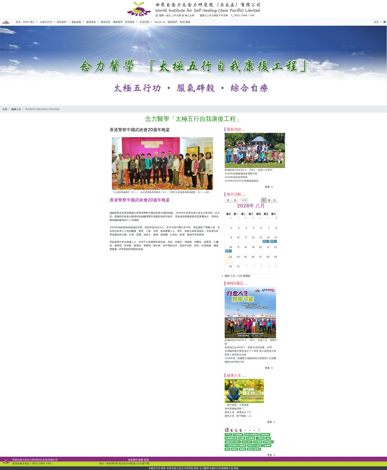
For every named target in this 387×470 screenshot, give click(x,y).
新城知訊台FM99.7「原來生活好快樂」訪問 (248, 347)
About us (159, 21)
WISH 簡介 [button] (29, 21)
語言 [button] (376, 21)
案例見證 (106, 21)
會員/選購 (185, 21)
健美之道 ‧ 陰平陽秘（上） (239, 415)
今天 (244, 200)
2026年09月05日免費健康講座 (242, 180)
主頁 (4, 109)
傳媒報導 (118, 21)
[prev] (228, 200)
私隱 (146, 459)
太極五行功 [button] (46, 21)
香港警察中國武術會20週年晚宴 (140, 129)
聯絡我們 (172, 21)
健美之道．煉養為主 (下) (238, 412)
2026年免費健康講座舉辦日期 (241, 173)
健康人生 (16, 109)
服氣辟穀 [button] (77, 21)
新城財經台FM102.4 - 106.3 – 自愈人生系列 (248, 169)
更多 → (269, 186)
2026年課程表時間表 (236, 177)
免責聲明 (133, 459)
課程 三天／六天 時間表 (237, 275)
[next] (235, 200)
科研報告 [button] (130, 21)
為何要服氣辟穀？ (234, 408)
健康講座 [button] (91, 21)
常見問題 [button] (145, 21)
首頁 (18, 21)
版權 (140, 459)
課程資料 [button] (62, 21)
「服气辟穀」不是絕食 (237, 404)
